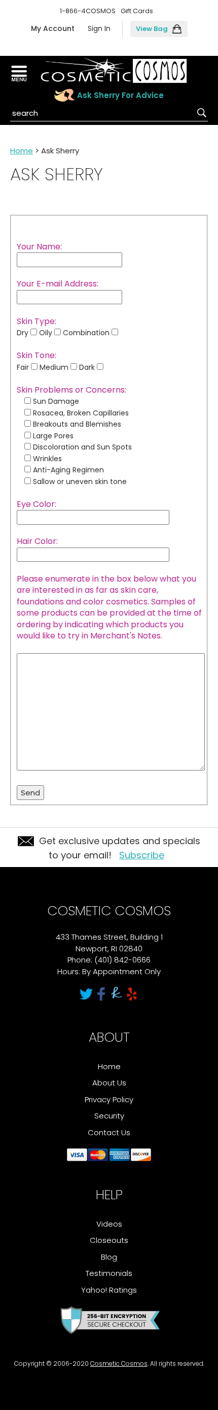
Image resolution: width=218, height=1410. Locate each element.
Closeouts (109, 1240)
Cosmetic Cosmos (119, 1363)
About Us (109, 1082)
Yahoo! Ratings (109, 1290)
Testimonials (109, 1273)
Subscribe (141, 855)
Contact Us (109, 1132)
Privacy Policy (109, 1099)
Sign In (99, 28)
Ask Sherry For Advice (120, 95)
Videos (109, 1224)
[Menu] (19, 74)
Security (109, 1115)
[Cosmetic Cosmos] (113, 71)
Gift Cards (137, 11)
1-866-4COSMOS (88, 11)
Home (21, 150)
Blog (109, 1257)
